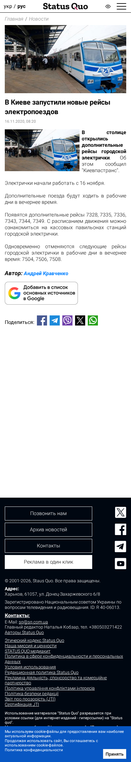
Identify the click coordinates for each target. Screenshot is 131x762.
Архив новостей (48, 529)
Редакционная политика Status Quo (42, 672)
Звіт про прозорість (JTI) (30, 698)
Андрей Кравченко (46, 273)
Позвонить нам (48, 513)
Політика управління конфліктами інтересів (50, 688)
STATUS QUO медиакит (28, 651)
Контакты (17, 615)
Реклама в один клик (48, 562)
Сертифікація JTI (22, 704)
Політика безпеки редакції (32, 693)
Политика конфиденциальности (34, 750)
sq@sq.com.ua (33, 621)
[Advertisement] (65, 401)
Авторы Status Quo (24, 632)
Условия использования (30, 666)
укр (8, 6)
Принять (115, 754)
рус (21, 6)
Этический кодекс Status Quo (34, 640)
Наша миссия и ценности (31, 645)
